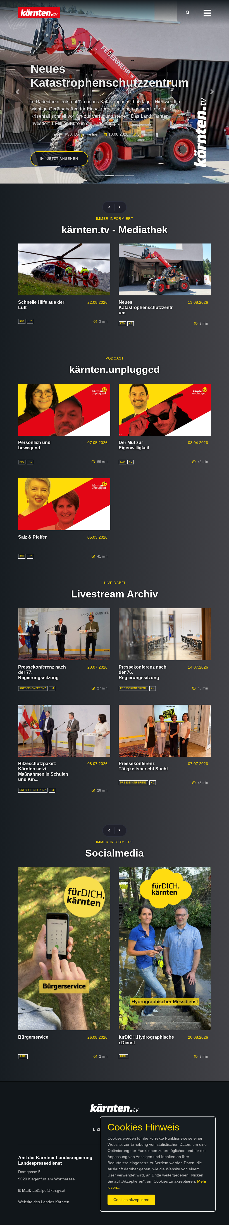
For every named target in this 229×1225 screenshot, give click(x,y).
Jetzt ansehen (62, 144)
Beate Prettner (70, 120)
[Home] (39, 12)
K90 (51, 120)
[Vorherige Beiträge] (111, 207)
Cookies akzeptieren (131, 1199)
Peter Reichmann (100, 120)
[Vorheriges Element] (17, 92)
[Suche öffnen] (189, 12)
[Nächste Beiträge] (119, 207)
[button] (207, 13)
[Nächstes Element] (212, 92)
